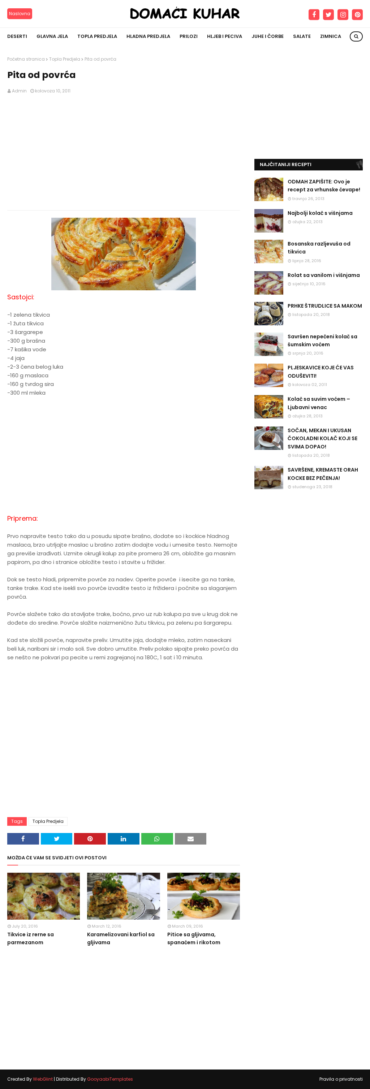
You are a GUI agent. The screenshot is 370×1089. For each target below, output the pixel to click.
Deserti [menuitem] (17, 36)
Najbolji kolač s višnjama (320, 213)
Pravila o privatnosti (341, 1079)
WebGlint (43, 1079)
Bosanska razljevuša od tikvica (319, 247)
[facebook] (314, 14)
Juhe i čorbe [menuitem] (267, 36)
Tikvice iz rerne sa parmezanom (30, 938)
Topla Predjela (64, 59)
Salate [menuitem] (302, 36)
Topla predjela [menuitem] (97, 36)
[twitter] (328, 14)
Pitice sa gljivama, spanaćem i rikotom (193, 938)
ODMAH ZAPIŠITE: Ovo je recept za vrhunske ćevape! (324, 185)
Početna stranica (26, 59)
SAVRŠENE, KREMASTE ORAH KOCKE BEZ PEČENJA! (323, 473)
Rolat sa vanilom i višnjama (324, 275)
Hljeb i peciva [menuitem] (224, 36)
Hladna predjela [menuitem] (148, 36)
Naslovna (19, 13)
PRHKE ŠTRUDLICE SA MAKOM (325, 305)
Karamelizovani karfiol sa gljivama (121, 938)
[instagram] (342, 14)
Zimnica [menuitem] (330, 36)
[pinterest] (357, 14)
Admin (19, 91)
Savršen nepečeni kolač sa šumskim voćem (322, 340)
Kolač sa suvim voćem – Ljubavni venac (319, 403)
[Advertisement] (123, 152)
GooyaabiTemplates (110, 1079)
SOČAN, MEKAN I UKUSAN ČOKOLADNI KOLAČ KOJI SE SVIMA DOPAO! (322, 438)
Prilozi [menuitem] (189, 36)
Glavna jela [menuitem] (52, 36)
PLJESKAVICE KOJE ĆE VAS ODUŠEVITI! (321, 371)
